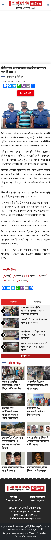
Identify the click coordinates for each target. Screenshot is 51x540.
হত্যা (8, 276)
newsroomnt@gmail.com (29, 518)
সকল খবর (25, 355)
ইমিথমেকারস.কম (29, 536)
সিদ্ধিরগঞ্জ (19, 276)
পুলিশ (43, 276)
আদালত (23, 280)
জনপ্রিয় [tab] (37, 302)
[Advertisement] (25, 36)
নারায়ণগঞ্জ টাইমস (27, 533)
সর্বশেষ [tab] (13, 302)
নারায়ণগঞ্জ (10, 280)
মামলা (32, 276)
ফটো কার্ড (27, 93)
